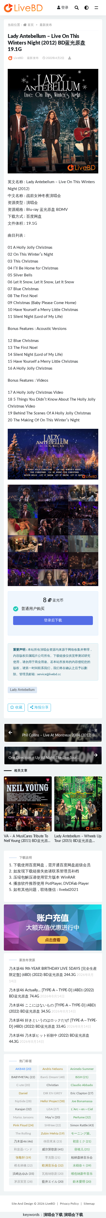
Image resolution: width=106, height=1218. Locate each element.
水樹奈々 (82, 1165)
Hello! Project (52, 1101)
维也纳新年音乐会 (82, 1174)
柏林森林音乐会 (82, 1158)
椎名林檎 (23, 1165)
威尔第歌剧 (52, 1149)
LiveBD (18, 58)
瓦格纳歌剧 (52, 1173)
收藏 (18, 707)
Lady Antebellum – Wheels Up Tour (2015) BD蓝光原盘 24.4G (77, 841)
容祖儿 (82, 1149)
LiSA (53, 1109)
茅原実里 (23, 1181)
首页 (31, 24)
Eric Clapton (81, 1093)
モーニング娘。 (82, 1134)
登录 (64, 7)
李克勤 (52, 1157)
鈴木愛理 (82, 1181)
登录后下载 (53, 620)
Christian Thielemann (53, 1086)
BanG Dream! (52, 1077)
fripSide (23, 1101)
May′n (52, 1117)
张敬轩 (23, 1157)
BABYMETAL (23, 1077)
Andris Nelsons (52, 1070)
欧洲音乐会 (52, 1165)
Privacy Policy (69, 1203)
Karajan (23, 1109)
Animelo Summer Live (82, 1070)
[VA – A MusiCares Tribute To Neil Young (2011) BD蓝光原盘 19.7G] (28, 804)
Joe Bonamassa (82, 1102)
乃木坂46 (23, 1141)
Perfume (82, 1117)
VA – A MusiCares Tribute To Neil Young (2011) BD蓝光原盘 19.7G (27, 841)
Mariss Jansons (23, 1118)
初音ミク (82, 1141)
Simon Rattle (82, 1125)
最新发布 (46, 24)
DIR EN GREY (52, 1094)
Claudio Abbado (82, 1086)
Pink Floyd (23, 1125)
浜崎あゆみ (23, 1173)
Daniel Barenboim (23, 1094)
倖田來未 (52, 1141)
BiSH (81, 1077)
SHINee (53, 1125)
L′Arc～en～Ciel (82, 1110)
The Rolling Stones (23, 1134)
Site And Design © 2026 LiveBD (33, 1203)
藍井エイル (52, 1181)
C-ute (23, 1085)
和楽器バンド (23, 1150)
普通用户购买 (33, 609)
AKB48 (23, 1068)
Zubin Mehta (52, 1133)
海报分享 (41, 707)
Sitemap (89, 1203)
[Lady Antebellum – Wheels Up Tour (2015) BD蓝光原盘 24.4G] (78, 804)
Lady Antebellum (40, 182)
